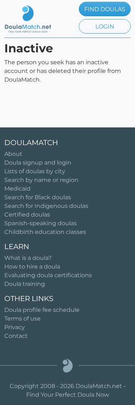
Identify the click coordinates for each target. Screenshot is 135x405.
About (13, 154)
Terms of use (22, 318)
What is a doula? (27, 257)
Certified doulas (27, 214)
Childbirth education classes (45, 231)
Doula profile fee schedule (42, 309)
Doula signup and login (37, 162)
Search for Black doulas (37, 197)
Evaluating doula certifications (48, 275)
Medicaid (17, 188)
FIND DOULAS (104, 9)
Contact (16, 335)
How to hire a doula (32, 266)
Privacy (14, 327)
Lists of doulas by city (34, 171)
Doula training (24, 283)
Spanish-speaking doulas (40, 223)
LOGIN (104, 26)
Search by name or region (41, 180)
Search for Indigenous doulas (46, 205)
